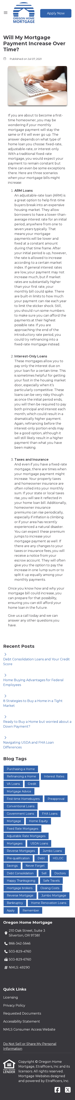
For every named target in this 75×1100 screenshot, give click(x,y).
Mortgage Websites (34, 1076)
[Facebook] (57, 1090)
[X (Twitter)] (68, 1090)
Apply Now (56, 13)
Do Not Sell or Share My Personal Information (29, 1046)
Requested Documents (22, 1013)
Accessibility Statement (21, 1021)
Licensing (10, 997)
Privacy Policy (14, 1005)
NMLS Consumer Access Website (29, 1029)
